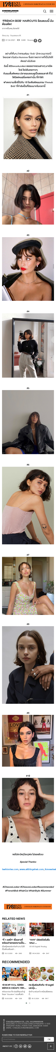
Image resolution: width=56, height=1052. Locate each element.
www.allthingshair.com (32, 869)
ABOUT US (7, 1046)
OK (49, 1039)
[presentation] (4, 930)
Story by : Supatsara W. (11, 35)
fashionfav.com (10, 869)
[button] (26, 1003)
